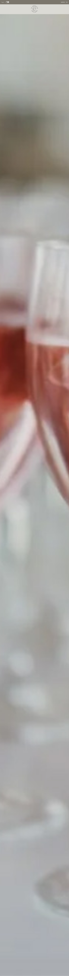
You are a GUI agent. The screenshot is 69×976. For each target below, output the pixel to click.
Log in (2, 2)
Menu (63, 2)
